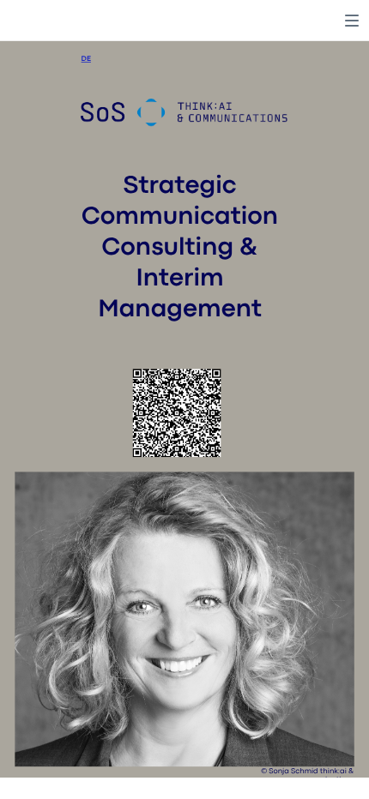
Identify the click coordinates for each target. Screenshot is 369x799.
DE (86, 59)
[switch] (352, 20)
